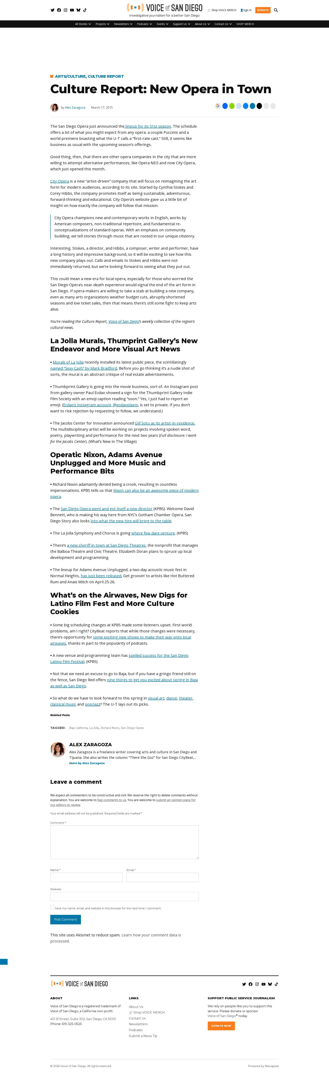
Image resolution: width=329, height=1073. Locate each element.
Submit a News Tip (143, 1036)
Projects (101, 24)
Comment (58, 823)
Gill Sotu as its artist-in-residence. (165, 423)
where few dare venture (153, 533)
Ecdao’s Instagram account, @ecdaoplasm (100, 404)
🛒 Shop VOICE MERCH (222, 10)
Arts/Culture (70, 76)
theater (185, 698)
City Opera (59, 181)
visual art (156, 698)
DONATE (263, 10)
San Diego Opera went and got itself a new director (107, 508)
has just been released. (101, 575)
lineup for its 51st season (148, 126)
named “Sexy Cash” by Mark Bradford (83, 368)
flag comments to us (111, 800)
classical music (63, 704)
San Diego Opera (132, 728)
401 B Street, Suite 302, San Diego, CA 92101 (83, 1019)
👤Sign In (246, 10)
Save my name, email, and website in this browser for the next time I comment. (108, 908)
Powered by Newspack (263, 1066)
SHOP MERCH (245, 24)
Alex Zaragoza (75, 107)
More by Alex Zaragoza (87, 763)
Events (161, 24)
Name (55, 870)
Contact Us (221, 24)
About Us (200, 24)
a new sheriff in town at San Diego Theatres (106, 545)
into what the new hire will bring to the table (131, 520)
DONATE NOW (221, 1025)
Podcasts (143, 24)
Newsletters (121, 24)
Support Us (180, 24)
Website (55, 889)
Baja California (78, 728)
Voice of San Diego (124, 321)
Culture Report (106, 76)
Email (131, 870)
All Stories (81, 24)
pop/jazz (92, 704)
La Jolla (94, 728)
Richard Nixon (110, 728)
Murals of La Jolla (68, 362)
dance (171, 698)
